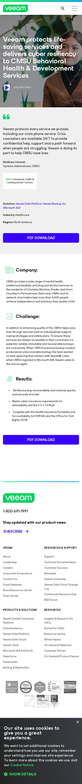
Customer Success (56, 568)
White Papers (52, 639)
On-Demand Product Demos (61, 656)
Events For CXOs (54, 628)
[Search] (62, 8)
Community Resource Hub (60, 594)
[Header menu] (74, 8)
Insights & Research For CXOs (58, 620)
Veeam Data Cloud (14, 639)
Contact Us (10, 579)
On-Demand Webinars (58, 645)
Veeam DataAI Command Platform (18, 620)
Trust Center (11, 596)
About (7, 556)
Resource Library (54, 634)
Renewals (50, 573)
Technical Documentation (60, 562)
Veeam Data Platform (29, 203)
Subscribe (12, 531)
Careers (8, 568)
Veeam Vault (11, 645)
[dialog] (41, 751)
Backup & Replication (16, 667)
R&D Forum (51, 600)
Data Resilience (12, 628)
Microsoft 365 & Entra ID (18, 650)
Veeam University (55, 579)
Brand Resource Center (17, 590)
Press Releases (12, 584)
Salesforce (10, 656)
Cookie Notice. (22, 765)
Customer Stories (55, 650)
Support (49, 556)
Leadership (10, 562)
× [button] (77, 722)
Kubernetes (10, 662)
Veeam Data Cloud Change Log (61, 586)
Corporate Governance (17, 573)
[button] (41, 774)
